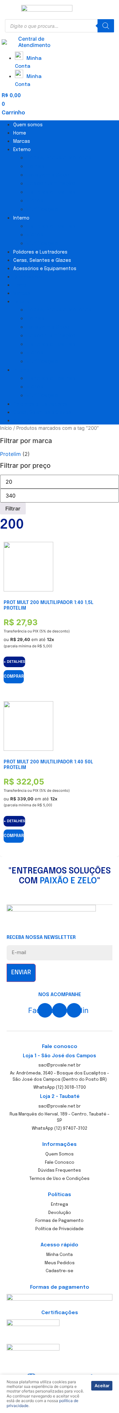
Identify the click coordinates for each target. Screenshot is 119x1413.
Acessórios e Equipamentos (44, 268)
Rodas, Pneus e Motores (58, 158)
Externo (22, 149)
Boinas (35, 166)
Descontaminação (51, 183)
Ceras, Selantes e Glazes (42, 260)
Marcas (21, 141)
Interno (21, 218)
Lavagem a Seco (48, 175)
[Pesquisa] (106, 25)
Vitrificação (42, 209)
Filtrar (12, 508)
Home (19, 133)
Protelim (10, 454)
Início (6, 428)
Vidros (34, 201)
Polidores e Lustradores (40, 252)
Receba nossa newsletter (41, 937)
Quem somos (28, 125)
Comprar (14, 677)
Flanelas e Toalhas (50, 192)
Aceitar (102, 1385)
